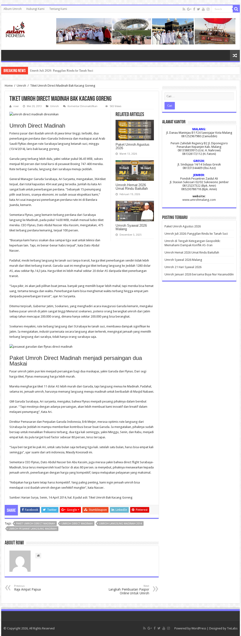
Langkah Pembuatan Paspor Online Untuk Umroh (128, 589)
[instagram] (208, 9)
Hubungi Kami (35, 9)
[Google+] (189, 9)
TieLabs (232, 628)
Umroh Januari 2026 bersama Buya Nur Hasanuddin (199, 274)
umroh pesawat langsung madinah (33, 528)
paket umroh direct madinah (35, 523)
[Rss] (184, 9)
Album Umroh (13, 9)
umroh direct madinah (77, 523)
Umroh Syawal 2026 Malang (131, 227)
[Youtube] (203, 9)
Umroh (21, 85)
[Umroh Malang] (21, 28)
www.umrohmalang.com (199, 199)
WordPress (198, 628)
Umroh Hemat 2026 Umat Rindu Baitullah (132, 186)
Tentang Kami (58, 9)
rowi (16, 106)
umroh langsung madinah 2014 (120, 523)
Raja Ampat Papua (27, 587)
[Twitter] (199, 9)
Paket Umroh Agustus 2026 (132, 146)
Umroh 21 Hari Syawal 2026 (183, 267)
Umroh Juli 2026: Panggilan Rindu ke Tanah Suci (61, 70)
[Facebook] (194, 9)
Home (9, 85)
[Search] (236, 8)
